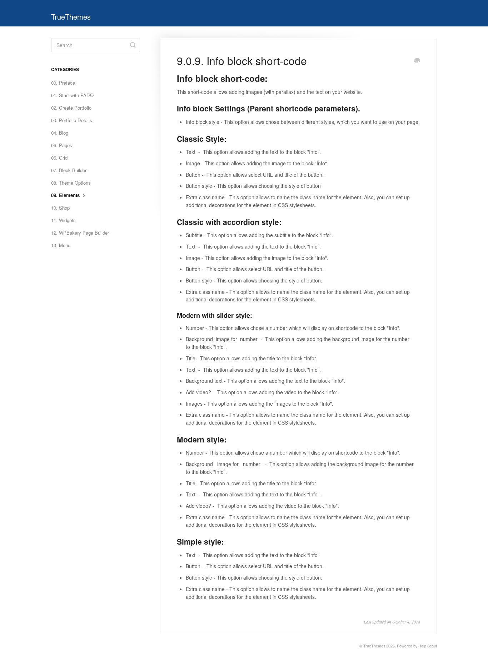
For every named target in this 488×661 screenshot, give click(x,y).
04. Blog (59, 132)
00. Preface (63, 82)
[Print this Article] (417, 61)
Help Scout (427, 646)
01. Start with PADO (72, 95)
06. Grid (59, 157)
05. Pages (61, 145)
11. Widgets (63, 220)
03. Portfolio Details (71, 120)
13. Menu (60, 245)
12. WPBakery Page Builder (80, 232)
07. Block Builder (68, 170)
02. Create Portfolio (71, 107)
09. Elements (66, 195)
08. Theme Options (71, 182)
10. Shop (60, 207)
